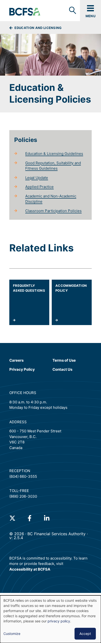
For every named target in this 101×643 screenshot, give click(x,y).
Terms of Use (64, 360)
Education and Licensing (38, 28)
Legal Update (36, 177)
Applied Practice (39, 186)
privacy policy (59, 621)
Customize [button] (11, 633)
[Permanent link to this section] (10, 140)
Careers (16, 360)
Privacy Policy (22, 369)
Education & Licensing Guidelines (54, 153)
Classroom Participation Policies (53, 210)
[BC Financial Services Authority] (25, 12)
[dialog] (50, 619)
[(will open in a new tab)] (12, 518)
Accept (85, 633)
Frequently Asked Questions (29, 288)
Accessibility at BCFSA (29, 569)
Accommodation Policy (71, 288)
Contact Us (62, 369)
